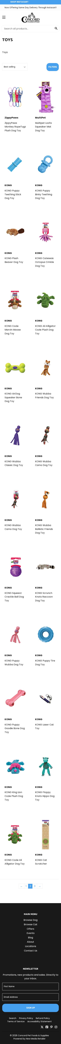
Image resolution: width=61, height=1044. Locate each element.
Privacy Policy (26, 1018)
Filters (52, 67)
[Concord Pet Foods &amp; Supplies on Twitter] (42, 1027)
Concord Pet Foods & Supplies (33, 1035)
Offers (30, 929)
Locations (30, 946)
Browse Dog (30, 920)
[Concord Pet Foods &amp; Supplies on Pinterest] (51, 1027)
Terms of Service (16, 1021)
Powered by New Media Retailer (29, 1038)
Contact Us (30, 950)
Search (12, 1018)
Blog (30, 937)
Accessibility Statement (39, 1021)
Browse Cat (30, 924)
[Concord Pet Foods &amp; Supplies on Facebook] (47, 1027)
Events (30, 933)
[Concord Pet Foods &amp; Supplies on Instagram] (56, 1027)
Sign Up (30, 1008)
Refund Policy (43, 1018)
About (30, 942)
